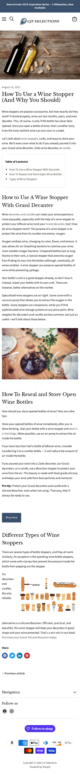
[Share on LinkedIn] (20, 656)
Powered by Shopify (40, 767)
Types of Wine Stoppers (23, 179)
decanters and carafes (22, 214)
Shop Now (11, 518)
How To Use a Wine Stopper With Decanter (34, 170)
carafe (66, 148)
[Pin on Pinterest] (27, 656)
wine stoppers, (30, 139)
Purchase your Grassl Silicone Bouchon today (29, 637)
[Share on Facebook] (5, 656)
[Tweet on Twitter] (12, 656)
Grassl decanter (55, 224)
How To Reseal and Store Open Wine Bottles (35, 174)
